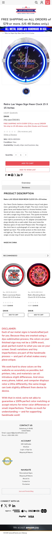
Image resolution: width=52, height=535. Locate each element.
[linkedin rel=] (13, 505)
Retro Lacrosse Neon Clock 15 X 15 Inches (12, 296)
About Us (26, 479)
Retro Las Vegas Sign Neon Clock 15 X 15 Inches (19, 33)
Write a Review (10, 134)
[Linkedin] (18, 175)
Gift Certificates (26, 444)
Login (22, 450)
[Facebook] (6, 175)
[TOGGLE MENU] (3, 3)
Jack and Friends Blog (26, 491)
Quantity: (9, 155)
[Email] (9, 175)
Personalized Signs (26, 473)
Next (48, 60)
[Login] (42, 3)
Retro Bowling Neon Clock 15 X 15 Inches (36, 296)
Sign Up (29, 450)
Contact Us (26, 481)
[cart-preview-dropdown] (47, 2)
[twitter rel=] (5, 505)
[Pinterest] (21, 175)
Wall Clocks (11, 31)
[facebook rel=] (1, 505)
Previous (3, 60)
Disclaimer (26, 484)
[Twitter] (15, 175)
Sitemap (24, 533)
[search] (36, 3)
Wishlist (26, 447)
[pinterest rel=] (9, 505)
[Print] (12, 175)
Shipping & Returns (26, 452)
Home (3, 31)
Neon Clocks (21, 31)
